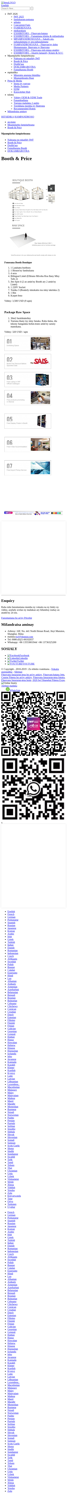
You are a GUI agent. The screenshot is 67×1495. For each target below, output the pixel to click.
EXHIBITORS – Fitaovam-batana (31, 33)
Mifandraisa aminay (17, 111)
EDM (16, 89)
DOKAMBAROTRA (25, 67)
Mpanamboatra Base (24, 78)
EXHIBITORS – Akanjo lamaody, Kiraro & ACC (38, 53)
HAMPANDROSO (24, 116)
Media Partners (21, 86)
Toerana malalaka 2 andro (26, 103)
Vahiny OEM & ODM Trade (28, 97)
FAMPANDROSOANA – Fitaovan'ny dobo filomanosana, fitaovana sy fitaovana (36, 46)
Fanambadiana (21, 100)
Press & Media (14, 80)
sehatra (17, 22)
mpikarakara (20, 30)
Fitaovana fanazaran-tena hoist (16, 680)
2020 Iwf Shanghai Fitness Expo (48, 680)
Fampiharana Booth (23, 69)
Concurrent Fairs (22, 25)
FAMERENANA (22, 27)
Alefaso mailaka (9, 685)
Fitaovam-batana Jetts (53, 674)
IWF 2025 (19, 16)
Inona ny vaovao (22, 83)
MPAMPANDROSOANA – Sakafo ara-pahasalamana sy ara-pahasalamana (34, 40)
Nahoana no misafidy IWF (27, 58)
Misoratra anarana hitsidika (27, 75)
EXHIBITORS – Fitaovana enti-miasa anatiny (36, 50)
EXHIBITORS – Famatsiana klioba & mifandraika (39, 36)
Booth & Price (21, 61)
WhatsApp (15, 690)
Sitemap (18, 672)
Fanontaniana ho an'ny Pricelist (16, 618)
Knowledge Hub (22, 92)
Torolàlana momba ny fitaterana (29, 106)
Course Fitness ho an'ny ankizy (16, 677)
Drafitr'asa (19, 64)
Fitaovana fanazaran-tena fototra (49, 677)
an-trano (11, 122)
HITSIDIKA (7, 116)
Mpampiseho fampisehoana (20, 124)
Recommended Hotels (25, 108)
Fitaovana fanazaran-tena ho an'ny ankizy (21, 674)
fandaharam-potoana (24, 19)
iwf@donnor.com (24, 636)
